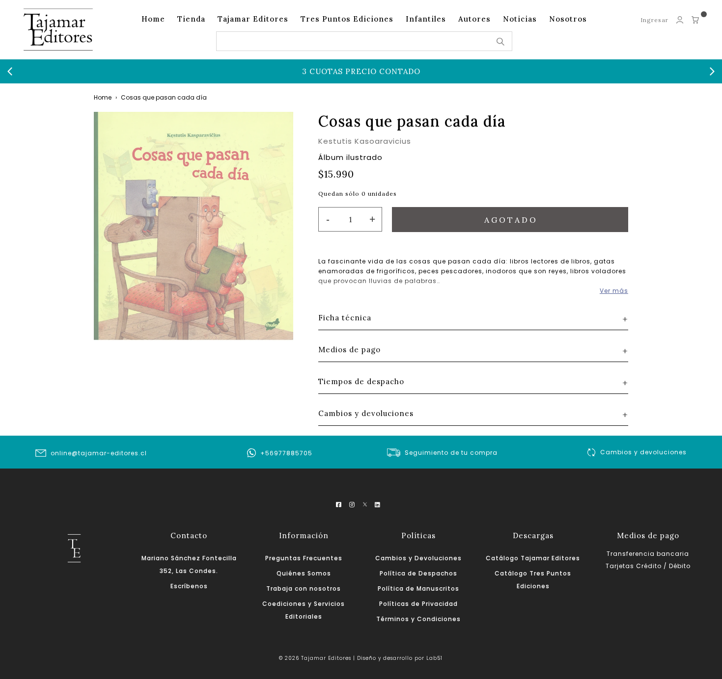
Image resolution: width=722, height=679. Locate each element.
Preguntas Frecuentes (303, 558)
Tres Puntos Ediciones (347, 19)
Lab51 (434, 658)
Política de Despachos (418, 573)
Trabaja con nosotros (303, 588)
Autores (474, 19)
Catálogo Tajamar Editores (533, 558)
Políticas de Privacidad (418, 604)
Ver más (614, 291)
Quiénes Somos (304, 573)
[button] (10, 71)
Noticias (520, 19)
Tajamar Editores (253, 19)
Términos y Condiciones (418, 619)
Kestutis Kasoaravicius (364, 141)
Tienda (191, 19)
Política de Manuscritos (418, 588)
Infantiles (426, 19)
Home (153, 19)
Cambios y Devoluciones (418, 558)
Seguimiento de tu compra (451, 452)
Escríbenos (189, 586)
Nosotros (568, 19)
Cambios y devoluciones (643, 452)
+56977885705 (286, 453)
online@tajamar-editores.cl (99, 453)
